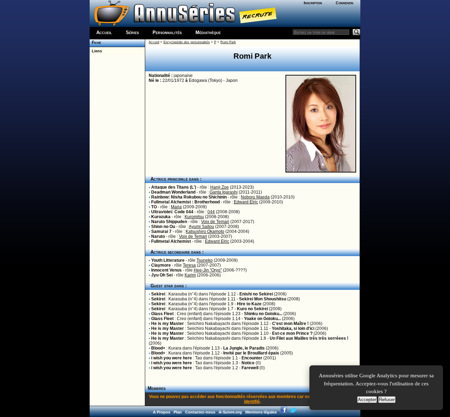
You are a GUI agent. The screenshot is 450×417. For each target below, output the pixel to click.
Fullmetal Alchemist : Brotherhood (185, 202)
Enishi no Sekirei (256, 294)
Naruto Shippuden (169, 221)
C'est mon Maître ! (290, 323)
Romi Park (228, 42)
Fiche (95, 42)
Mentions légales (261, 412)
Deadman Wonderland (173, 192)
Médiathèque (208, 32)
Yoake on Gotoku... (262, 318)
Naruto (158, 236)
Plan (178, 412)
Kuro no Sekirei (252, 308)
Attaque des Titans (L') (173, 187)
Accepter (367, 399)
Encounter (252, 358)
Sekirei (158, 294)
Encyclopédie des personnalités (186, 42)
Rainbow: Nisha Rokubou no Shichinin (189, 197)
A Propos (161, 412)
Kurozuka (161, 216)
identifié (252, 401)
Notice (248, 362)
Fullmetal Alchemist (171, 241)
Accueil (104, 32)
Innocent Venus (166, 270)
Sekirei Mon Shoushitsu (262, 299)
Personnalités (167, 32)
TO (154, 206)
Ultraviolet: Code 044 (172, 211)
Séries (132, 32)
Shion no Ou (163, 226)
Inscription (313, 3)
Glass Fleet (162, 313)
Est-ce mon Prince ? (292, 333)
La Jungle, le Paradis (244, 348)
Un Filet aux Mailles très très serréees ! (309, 338)
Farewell (250, 367)
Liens (96, 51)
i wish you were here (171, 358)
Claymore (161, 265)
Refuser (387, 399)
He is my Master (167, 323)
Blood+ (158, 348)
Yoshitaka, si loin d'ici (293, 328)
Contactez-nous (200, 412)
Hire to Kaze (249, 303)
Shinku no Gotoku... (263, 313)
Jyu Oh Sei (162, 275)
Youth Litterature (168, 260)
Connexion (344, 3)
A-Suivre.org (230, 412)
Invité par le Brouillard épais (251, 353)
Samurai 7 (161, 231)
